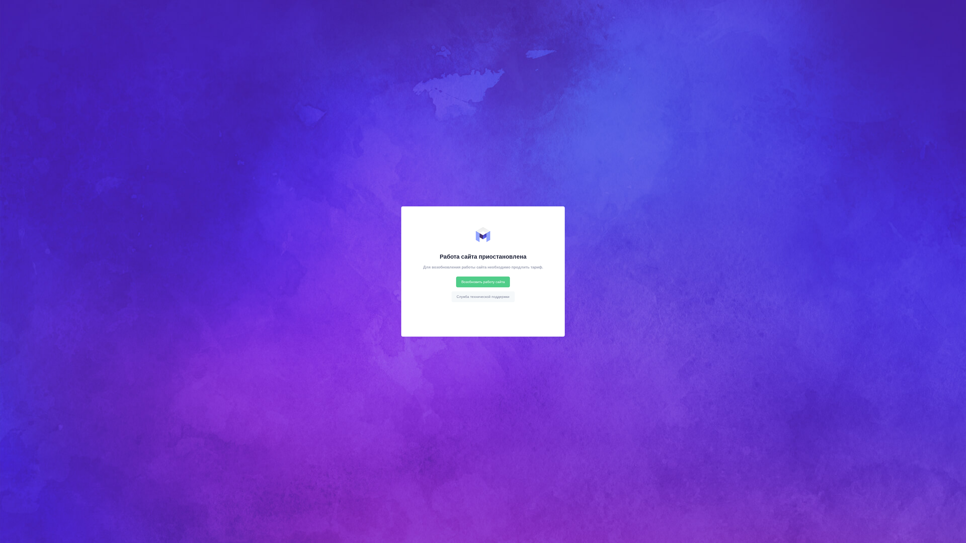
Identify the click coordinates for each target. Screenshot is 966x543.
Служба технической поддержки (483, 297)
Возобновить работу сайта (483, 282)
